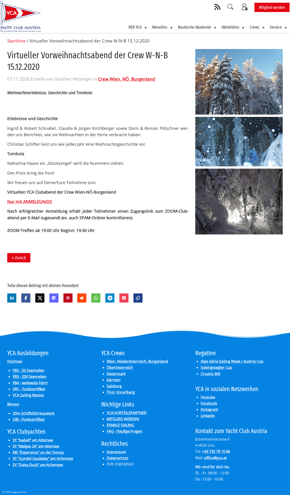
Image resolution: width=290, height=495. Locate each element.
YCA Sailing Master (28, 395)
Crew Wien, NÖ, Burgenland (126, 79)
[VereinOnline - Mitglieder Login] (245, 6)
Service (276, 27)
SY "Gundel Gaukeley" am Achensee (43, 458)
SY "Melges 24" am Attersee (36, 446)
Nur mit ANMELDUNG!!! (29, 201)
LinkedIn (208, 415)
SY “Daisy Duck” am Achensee (38, 464)
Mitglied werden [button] (272, 7)
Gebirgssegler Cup (216, 367)
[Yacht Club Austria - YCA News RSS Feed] (218, 6)
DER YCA (135, 27)
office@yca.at (215, 457)
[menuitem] (138, 27)
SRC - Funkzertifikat (29, 389)
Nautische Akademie (194, 27)
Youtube (208, 397)
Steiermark (116, 373)
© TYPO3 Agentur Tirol (14, 492)
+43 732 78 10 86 (216, 451)
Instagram (209, 409)
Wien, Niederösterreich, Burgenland (137, 361)
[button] (11, 298)
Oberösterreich (120, 367)
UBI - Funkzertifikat (29, 419)
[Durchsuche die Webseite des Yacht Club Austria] (230, 6)
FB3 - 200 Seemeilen (29, 376)
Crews (254, 27)
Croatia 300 (210, 373)
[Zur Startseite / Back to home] (20, 30)
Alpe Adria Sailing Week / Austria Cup (232, 361)
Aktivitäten (230, 27)
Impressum (116, 451)
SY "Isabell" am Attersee (33, 440)
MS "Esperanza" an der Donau (38, 452)
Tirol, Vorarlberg (121, 392)
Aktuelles (159, 27)
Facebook (209, 403)
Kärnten (114, 379)
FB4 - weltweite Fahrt (30, 382)
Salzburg (114, 386)
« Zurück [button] (19, 257)
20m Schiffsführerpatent (34, 413)
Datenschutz (117, 458)
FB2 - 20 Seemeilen (28, 370)
